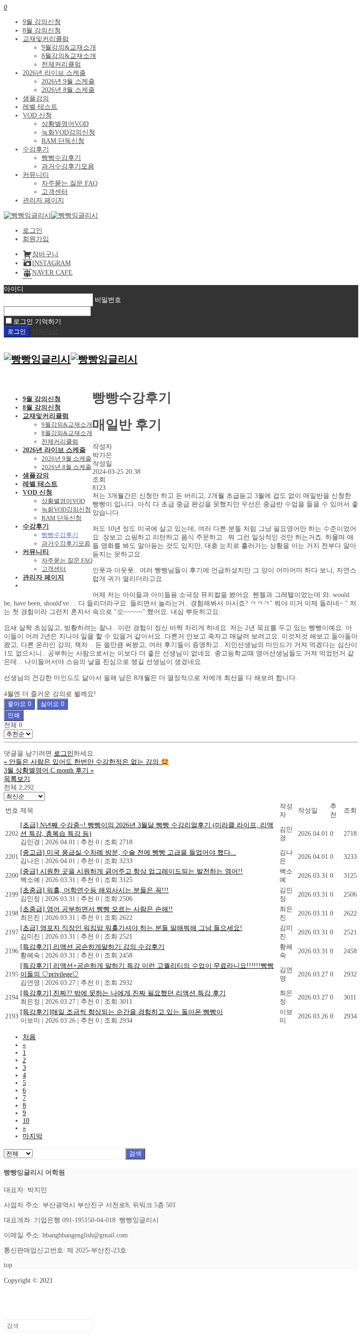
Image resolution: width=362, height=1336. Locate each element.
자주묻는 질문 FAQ (69, 183)
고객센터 (54, 191)
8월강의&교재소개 (68, 55)
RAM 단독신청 (62, 140)
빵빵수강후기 (61, 157)
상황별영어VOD (65, 123)
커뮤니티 (36, 174)
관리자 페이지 (43, 200)
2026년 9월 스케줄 (68, 81)
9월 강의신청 (42, 21)
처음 (29, 1037)
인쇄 (14, 715)
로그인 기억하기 (37, 321)
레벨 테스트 (40, 106)
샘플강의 (36, 98)
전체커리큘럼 (61, 64)
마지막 (32, 1136)
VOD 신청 (37, 115)
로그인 (32, 230)
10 (26, 1120)
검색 (135, 1153)
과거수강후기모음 (67, 166)
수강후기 (36, 149)
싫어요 (52, 703)
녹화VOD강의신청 (68, 132)
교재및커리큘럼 (46, 38)
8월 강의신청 (42, 30)
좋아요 (19, 703)
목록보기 (17, 778)
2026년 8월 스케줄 (68, 89)
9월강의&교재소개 (68, 47)
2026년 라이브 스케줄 (54, 72)
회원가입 (36, 239)
